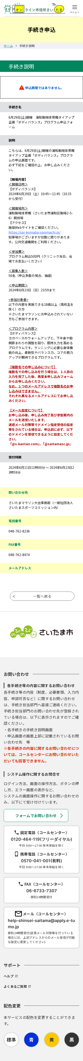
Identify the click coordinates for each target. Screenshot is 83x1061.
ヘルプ (9, 976)
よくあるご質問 (15, 986)
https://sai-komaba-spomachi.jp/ (34, 232)
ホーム (8, 45)
